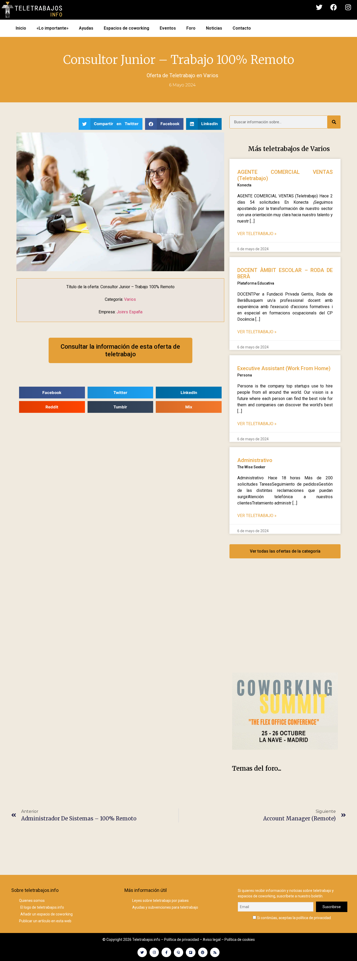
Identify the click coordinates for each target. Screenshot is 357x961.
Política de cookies (239, 939)
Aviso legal (212, 939)
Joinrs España (129, 311)
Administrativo (254, 460)
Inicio (21, 28)
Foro (190, 28)
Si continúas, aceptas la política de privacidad (293, 918)
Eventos (168, 28)
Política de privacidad (181, 939)
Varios (210, 75)
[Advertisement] (285, 621)
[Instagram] (348, 7)
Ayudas (86, 28)
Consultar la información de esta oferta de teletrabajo (120, 350)
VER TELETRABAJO (257, 233)
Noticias (214, 28)
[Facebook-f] (166, 952)
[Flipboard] (190, 952)
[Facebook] (333, 7)
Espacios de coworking (126, 28)
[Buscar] (334, 122)
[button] (111, 124)
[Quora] (178, 952)
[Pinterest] (203, 952)
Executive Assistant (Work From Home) (284, 368)
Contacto (242, 28)
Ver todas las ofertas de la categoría (285, 551)
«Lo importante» (52, 28)
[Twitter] (319, 7)
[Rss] (215, 952)
